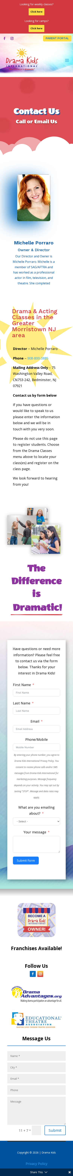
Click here (36, 11)
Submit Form (26, 860)
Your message (35, 832)
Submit (55, 1130)
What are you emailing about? (36, 810)
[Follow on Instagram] (12, 38)
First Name (22, 684)
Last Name (21, 703)
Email (35, 721)
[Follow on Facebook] (4, 38)
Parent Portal (57, 38)
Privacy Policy (36, 1163)
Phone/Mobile (36, 739)
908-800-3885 (37, 358)
